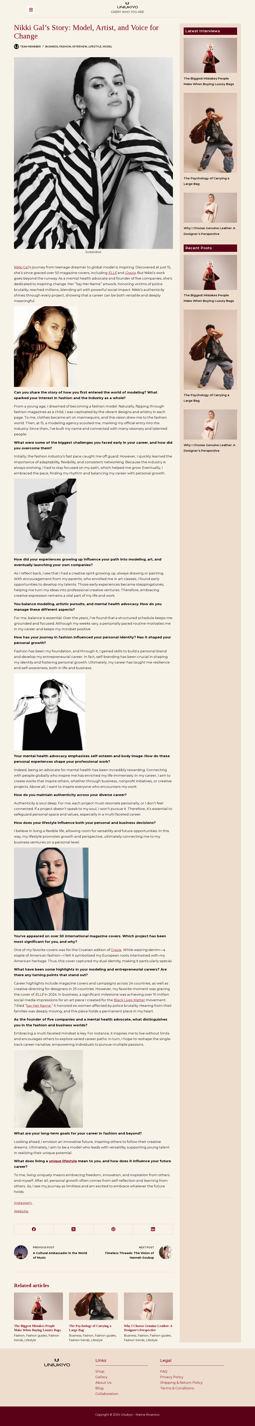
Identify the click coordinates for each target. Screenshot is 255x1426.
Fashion (65, 46)
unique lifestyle (63, 1161)
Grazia (130, 273)
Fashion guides (36, 1335)
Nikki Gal (21, 267)
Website (21, 1211)
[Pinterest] (113, 1229)
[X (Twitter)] (73, 1229)
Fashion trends (79, 1340)
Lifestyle (95, 46)
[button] (62, 10)
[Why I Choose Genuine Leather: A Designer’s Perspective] (148, 1306)
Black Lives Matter (129, 1000)
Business (51, 46)
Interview (79, 46)
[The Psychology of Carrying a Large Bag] (93, 1306)
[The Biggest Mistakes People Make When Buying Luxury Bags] (38, 1306)
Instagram (23, 1203)
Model (107, 46)
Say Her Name (38, 1006)
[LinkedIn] (153, 1229)
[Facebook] (34, 1229)
